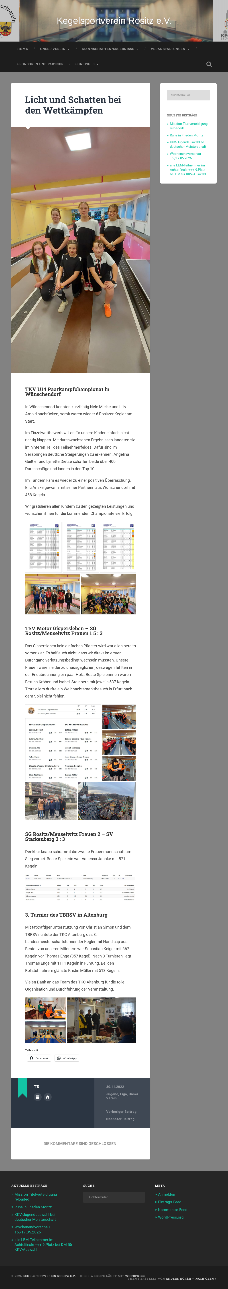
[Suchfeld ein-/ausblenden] (209, 64)
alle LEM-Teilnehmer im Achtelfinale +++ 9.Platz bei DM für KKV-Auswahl (188, 169)
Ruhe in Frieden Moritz (186, 135)
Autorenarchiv (38, 1097)
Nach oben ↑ (206, 1278)
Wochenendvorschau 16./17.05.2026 (185, 156)
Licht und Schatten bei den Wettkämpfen (73, 105)
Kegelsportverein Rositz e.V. (114, 21)
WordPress (135, 1276)
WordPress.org (171, 1217)
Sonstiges (85, 64)
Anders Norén (178, 1278)
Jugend (112, 1094)
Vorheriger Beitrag (121, 1112)
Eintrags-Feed (169, 1202)
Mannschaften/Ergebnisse (108, 49)
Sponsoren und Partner (40, 64)
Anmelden (166, 1194)
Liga (123, 1094)
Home (22, 49)
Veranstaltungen (168, 49)
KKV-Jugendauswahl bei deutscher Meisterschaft (188, 144)
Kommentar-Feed (172, 1209)
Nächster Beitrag (120, 1119)
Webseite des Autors (48, 1097)
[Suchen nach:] (188, 95)
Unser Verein (53, 49)
